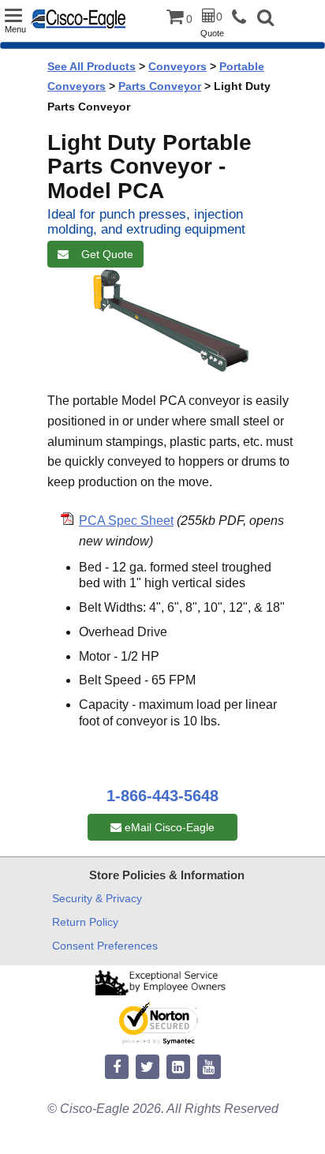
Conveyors (177, 66)
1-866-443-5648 (162, 795)
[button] (265, 19)
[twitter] (147, 1067)
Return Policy (85, 922)
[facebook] (117, 1067)
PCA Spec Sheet (126, 520)
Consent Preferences (105, 945)
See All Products (91, 66)
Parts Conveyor (159, 86)
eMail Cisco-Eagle (168, 827)
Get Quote (104, 254)
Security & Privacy (97, 898)
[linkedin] (178, 1067)
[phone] (243, 18)
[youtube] (209, 1067)
